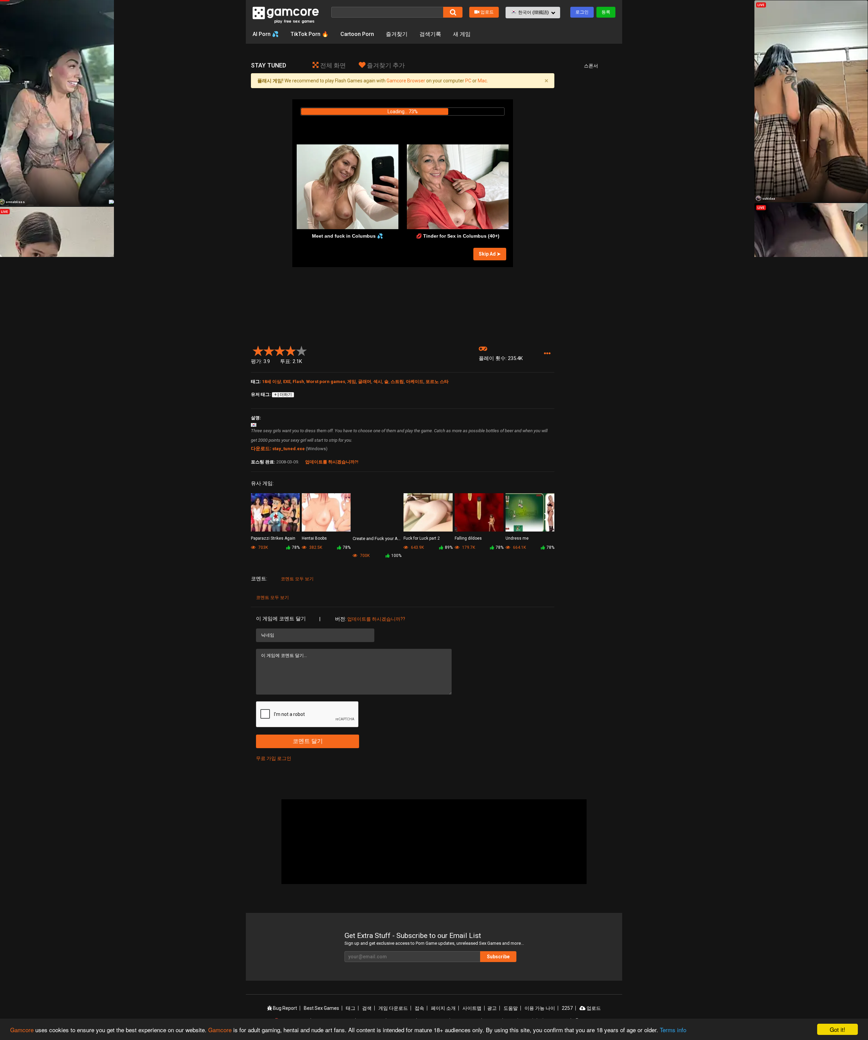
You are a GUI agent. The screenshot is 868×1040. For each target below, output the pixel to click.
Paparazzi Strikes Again (273, 538)
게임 (351, 381)
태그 (350, 1008)
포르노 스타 (437, 381)
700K (364, 555)
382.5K (315, 547)
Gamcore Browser (406, 80)
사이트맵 (471, 1008)
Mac (482, 80)
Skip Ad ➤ (490, 254)
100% (396, 555)
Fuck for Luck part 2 (421, 538)
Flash (298, 381)
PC (468, 80)
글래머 (364, 381)
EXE (287, 381)
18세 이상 (271, 381)
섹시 (377, 381)
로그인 (582, 12)
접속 (419, 1008)
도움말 (511, 1008)
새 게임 (462, 34)
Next (546, 517)
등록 (605, 12)
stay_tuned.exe (288, 448)
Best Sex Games (321, 1008)
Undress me (517, 538)
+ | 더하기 (283, 394)
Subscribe (498, 956)
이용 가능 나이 (540, 1008)
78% (296, 547)
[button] (533, 12)
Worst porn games (325, 381)
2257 (567, 1008)
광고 (492, 1008)
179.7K (468, 547)
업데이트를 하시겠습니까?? (376, 619)
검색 (367, 1008)
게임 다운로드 (393, 1008)
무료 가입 (266, 758)
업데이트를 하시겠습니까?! (331, 461)
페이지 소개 (443, 1008)
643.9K (417, 547)
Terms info (673, 1029)
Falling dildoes (468, 538)
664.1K (519, 547)
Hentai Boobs (314, 538)
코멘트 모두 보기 (297, 578)
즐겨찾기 (397, 34)
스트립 (397, 381)
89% (449, 547)
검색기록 (430, 34)
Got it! (837, 1029)
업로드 (487, 12)
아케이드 (414, 381)
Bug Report (284, 1008)
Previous (259, 517)
